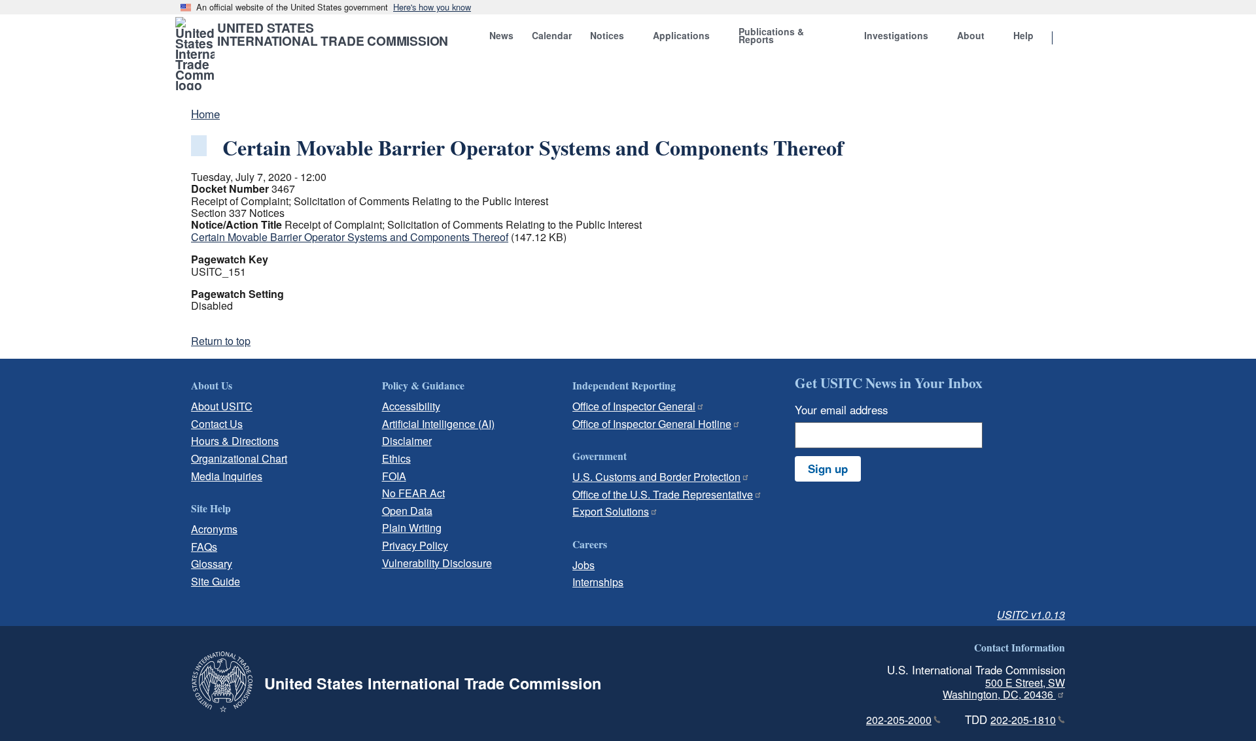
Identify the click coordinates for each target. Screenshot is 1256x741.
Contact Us (217, 423)
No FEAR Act (413, 493)
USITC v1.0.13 (1031, 614)
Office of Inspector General (633, 406)
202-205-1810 (1023, 719)
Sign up (828, 468)
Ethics (396, 458)
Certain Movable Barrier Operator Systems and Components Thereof (349, 236)
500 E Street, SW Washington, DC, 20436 (1004, 688)
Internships (597, 581)
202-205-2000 (899, 719)
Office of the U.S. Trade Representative (662, 494)
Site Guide (215, 581)
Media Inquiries (226, 476)
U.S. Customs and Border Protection (656, 476)
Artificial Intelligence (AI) (438, 423)
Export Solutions (610, 511)
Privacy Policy (415, 545)
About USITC (222, 406)
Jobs (583, 564)
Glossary (211, 563)
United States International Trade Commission (332, 34)
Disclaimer (407, 440)
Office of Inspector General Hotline (651, 423)
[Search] (1069, 38)
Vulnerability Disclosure (437, 562)
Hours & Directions (235, 440)
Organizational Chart (239, 458)
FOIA (394, 476)
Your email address (841, 410)
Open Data (407, 510)
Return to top (221, 340)
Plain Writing (412, 527)
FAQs (204, 546)
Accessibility (411, 406)
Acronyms (214, 528)
